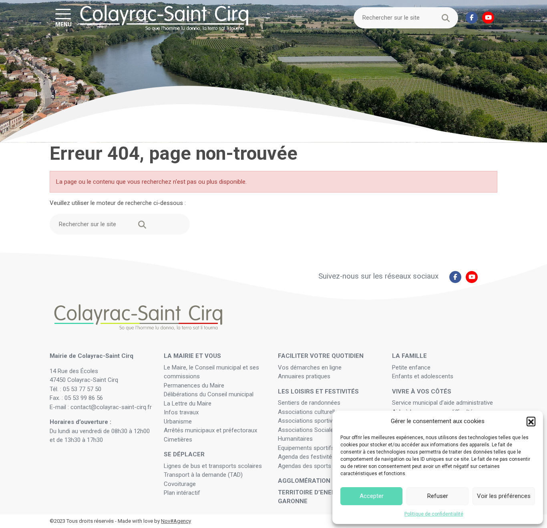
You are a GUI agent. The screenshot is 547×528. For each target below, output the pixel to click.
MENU (63, 24)
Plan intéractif (182, 492)
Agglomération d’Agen (316, 480)
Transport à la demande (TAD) (203, 474)
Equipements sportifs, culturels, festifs (330, 448)
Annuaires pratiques (304, 376)
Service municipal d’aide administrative (443, 402)
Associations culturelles (309, 412)
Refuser (437, 496)
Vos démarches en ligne (310, 367)
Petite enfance (411, 367)
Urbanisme (178, 421)
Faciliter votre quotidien (321, 355)
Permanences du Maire (194, 385)
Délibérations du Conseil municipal (208, 394)
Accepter (372, 496)
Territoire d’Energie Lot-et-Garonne (324, 497)
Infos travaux (181, 412)
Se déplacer (184, 454)
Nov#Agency (176, 521)
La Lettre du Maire (187, 403)
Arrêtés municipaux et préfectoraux (210, 430)
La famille (409, 355)
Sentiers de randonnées (310, 402)
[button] (531, 421)
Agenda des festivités (306, 456)
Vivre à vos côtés (421, 391)
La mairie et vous (192, 355)
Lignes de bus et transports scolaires (213, 466)
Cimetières (178, 439)
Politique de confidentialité (433, 514)
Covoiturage (180, 484)
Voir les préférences (504, 496)
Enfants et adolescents (422, 376)
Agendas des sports (304, 466)
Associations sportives (308, 420)
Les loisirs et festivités (318, 391)
